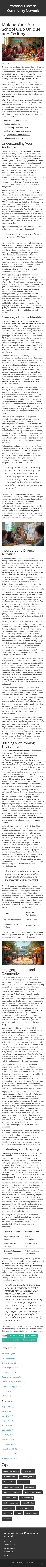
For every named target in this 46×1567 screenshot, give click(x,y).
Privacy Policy (9, 1548)
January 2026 (8, 1439)
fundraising (7, 1513)
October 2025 (9, 1453)
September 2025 (9, 1458)
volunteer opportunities (12, 1492)
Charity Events (9, 1363)
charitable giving (27, 1498)
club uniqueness (29, 1340)
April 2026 (7, 1425)
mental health (8, 1508)
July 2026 (6, 1411)
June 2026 (7, 1416)
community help (31, 1513)
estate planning (28, 1503)
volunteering (23, 1482)
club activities (31, 1336)
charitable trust (9, 1482)
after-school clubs (16, 1336)
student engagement (11, 1340)
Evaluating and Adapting (13, 138)
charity (18, 1513)
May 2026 (7, 1421)
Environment (8, 1358)
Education (7, 1396)
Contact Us (8, 1552)
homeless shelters (9, 1498)
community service (27, 1477)
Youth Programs (10, 1367)
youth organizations (25, 1508)
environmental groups (33, 1492)
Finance (6, 1391)
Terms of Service (10, 1545)
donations (7, 1518)
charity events (28, 1471)
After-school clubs (17, 563)
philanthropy (30, 1487)
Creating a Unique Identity (14, 124)
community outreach (11, 1471)
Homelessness (9, 1372)
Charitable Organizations (13, 1382)
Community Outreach (12, 1377)
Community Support (11, 1386)
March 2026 (7, 1430)
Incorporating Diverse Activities (16, 127)
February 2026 (8, 1435)
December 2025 (9, 1444)
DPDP (6, 1555)
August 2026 (8, 1406)
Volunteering (8, 1353)
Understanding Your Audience (15, 120)
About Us (8, 1541)
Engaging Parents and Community (17, 134)
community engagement (12, 1487)
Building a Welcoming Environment (17, 131)
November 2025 (9, 1449)
